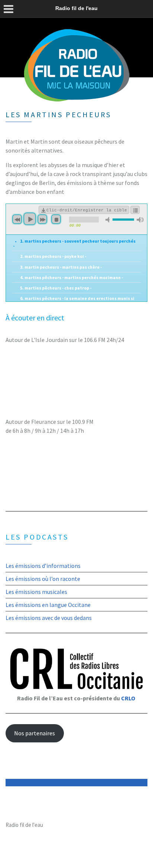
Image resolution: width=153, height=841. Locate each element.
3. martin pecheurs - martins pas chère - (61, 267)
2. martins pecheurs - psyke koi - (53, 256)
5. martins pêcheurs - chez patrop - (55, 288)
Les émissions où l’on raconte (43, 578)
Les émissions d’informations (43, 565)
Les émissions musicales (36, 591)
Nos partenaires (34, 733)
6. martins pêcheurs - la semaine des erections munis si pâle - (73, 300)
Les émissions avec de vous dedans (49, 617)
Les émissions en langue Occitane (48, 604)
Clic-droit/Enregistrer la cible (86, 210)
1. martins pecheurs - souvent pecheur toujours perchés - (74, 243)
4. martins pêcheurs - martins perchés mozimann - (71, 277)
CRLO (128, 698)
